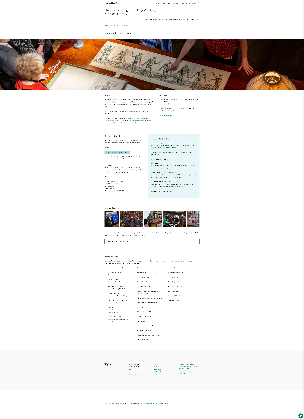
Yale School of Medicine (186, 364)
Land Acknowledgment (137, 374)
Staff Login (157, 369)
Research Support (172, 19)
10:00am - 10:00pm (172, 3)
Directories (157, 371)
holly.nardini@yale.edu (167, 104)
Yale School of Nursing (186, 369)
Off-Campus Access (189, 3)
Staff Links (157, 367)
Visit (185, 19)
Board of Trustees (166, 115)
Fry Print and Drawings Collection (140, 120)
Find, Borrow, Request (153, 19)
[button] (199, 3)
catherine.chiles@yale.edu (168, 111)
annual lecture (172, 147)
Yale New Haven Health (186, 371)
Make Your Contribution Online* (117, 152)
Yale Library (183, 373)
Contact (156, 364)
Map (155, 374)
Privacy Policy (163, 403)
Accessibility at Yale (151, 403)
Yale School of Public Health (188, 366)
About (193, 19)
